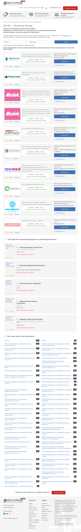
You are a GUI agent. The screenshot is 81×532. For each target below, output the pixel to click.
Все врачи (31, 528)
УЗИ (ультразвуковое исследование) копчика (55, 382)
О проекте (44, 503)
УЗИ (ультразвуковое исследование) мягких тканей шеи (55, 414)
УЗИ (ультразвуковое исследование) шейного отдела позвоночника (19, 482)
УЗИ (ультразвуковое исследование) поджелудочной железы (16, 438)
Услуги (31, 505)
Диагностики (37, 7)
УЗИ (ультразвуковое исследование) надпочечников (16, 419)
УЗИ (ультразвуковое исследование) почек (18, 442)
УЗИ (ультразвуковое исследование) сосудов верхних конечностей (55, 460)
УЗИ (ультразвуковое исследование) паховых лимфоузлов (18, 428)
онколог (19, 249)
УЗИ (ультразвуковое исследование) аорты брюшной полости (18, 344)
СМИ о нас (44, 513)
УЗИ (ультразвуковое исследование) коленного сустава (19, 382)
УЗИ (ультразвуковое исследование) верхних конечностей (55, 349)
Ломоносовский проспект (67, 150)
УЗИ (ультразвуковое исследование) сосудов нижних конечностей (55, 464)
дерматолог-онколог (29, 321)
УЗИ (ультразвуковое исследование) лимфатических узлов (16, 390)
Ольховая (62, 185)
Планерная (63, 74)
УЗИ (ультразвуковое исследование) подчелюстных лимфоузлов (53, 438)
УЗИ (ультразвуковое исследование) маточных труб (19, 404)
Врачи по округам (34, 522)
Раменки (57, 151)
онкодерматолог (40, 321)
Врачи (30, 503)
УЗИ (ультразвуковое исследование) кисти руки (56, 375)
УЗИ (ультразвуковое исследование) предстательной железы (16, 447)
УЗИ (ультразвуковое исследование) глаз (54, 358)
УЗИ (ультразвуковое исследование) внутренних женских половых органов (57, 354)
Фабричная (63, 168)
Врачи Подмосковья (32, 525)
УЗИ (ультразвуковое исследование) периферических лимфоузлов (53, 428)
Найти (66, 42)
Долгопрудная (59, 58)
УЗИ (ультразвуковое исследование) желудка (18, 371)
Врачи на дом (32, 507)
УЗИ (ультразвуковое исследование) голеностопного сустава (53, 362)
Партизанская (59, 205)
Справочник (45, 509)
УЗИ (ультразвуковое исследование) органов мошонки (55, 423)
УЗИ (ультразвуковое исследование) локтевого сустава (56, 395)
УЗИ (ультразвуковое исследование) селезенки (56, 451)
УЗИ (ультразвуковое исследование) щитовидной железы (57, 482)
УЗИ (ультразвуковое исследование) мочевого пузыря (19, 409)
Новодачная (63, 56)
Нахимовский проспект (62, 131)
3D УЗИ (7, 341)
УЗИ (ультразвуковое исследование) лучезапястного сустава (16, 400)
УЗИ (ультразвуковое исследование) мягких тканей (55, 409)
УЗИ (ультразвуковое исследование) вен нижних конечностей (19, 349)
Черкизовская (69, 205)
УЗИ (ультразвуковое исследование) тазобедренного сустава (53, 472)
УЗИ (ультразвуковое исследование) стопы (55, 469)
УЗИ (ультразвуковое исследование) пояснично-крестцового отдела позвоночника (57, 442)
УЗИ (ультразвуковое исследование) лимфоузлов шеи (20, 395)
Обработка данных (8, 507)
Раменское (71, 168)
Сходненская (71, 74)
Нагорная (62, 130)
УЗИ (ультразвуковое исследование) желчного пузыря (56, 371)
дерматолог (20, 321)
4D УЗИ (44, 341)
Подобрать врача (70, 8)
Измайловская (64, 203)
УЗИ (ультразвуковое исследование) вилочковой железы (20, 354)
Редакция (44, 518)
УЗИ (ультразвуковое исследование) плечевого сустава (56, 433)
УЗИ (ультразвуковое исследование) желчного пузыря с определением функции (19, 376)
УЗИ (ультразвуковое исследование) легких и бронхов (55, 385)
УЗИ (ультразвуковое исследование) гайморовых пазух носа (20, 358)
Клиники (31, 512)
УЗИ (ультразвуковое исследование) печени (18, 432)
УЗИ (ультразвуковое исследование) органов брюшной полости (55, 419)
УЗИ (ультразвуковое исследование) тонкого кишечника (55, 477)
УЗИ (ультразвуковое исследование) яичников (19, 486)
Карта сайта (45, 520)
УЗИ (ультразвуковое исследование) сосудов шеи (18, 469)
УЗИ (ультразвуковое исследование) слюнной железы (19, 460)
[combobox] (14, 42)
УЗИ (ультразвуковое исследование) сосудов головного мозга (18, 464)
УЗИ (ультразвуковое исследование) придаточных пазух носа (16, 452)
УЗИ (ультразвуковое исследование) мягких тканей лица (18, 414)
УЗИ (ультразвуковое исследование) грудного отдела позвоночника (56, 366)
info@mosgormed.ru (8, 505)
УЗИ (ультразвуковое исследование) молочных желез (56, 404)
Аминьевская (63, 92)
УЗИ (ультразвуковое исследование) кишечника (56, 378)
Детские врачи (33, 510)
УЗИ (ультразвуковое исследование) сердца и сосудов (56, 455)
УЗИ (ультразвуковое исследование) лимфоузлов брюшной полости (57, 390)
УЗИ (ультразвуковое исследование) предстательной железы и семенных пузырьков (56, 447)
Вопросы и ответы (47, 511)
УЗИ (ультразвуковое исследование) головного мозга (19, 366)
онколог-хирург (26, 249)
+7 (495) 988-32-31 (55, 8)
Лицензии (44, 515)
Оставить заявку (59, 492)
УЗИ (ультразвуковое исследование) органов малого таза (18, 423)
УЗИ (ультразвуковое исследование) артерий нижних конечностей (55, 344)
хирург (33, 249)
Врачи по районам (34, 520)
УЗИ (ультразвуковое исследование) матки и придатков (55, 400)
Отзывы (16, 66)
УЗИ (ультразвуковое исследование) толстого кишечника (19, 477)
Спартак (62, 113)
